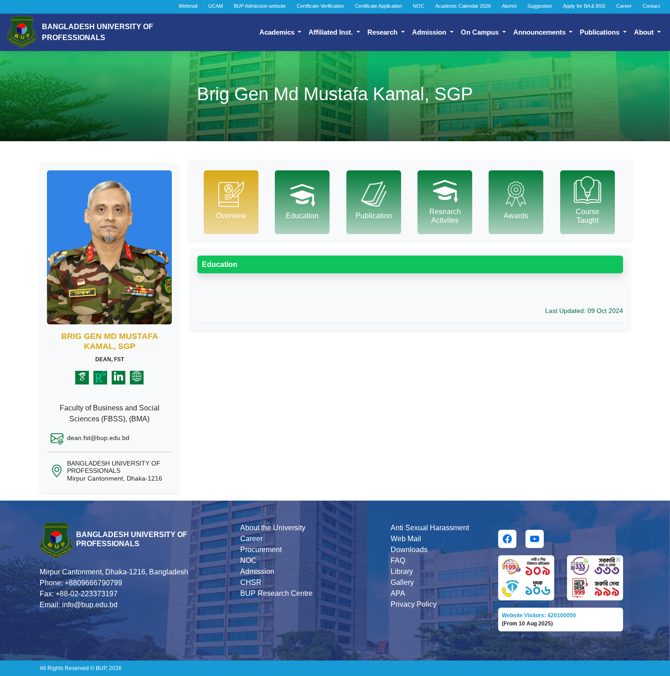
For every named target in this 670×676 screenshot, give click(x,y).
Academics (277, 32)
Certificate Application (378, 6)
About (644, 32)
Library (402, 571)
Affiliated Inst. (332, 32)
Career (624, 6)
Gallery (402, 582)
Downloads (409, 549)
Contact (651, 6)
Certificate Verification (320, 6)
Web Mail (406, 539)
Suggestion (539, 6)
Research (383, 32)
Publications (600, 32)
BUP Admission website (260, 6)
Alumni (509, 6)
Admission (430, 32)
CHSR (251, 582)
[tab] (231, 202)
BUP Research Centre (276, 593)
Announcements (540, 32)
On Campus (480, 32)
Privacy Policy (414, 604)
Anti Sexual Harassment (430, 528)
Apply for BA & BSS (584, 6)
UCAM (215, 6)
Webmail (188, 6)
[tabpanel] (410, 285)
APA (398, 593)
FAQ (398, 560)
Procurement (261, 549)
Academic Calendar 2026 (463, 6)
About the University (272, 528)
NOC (418, 6)
